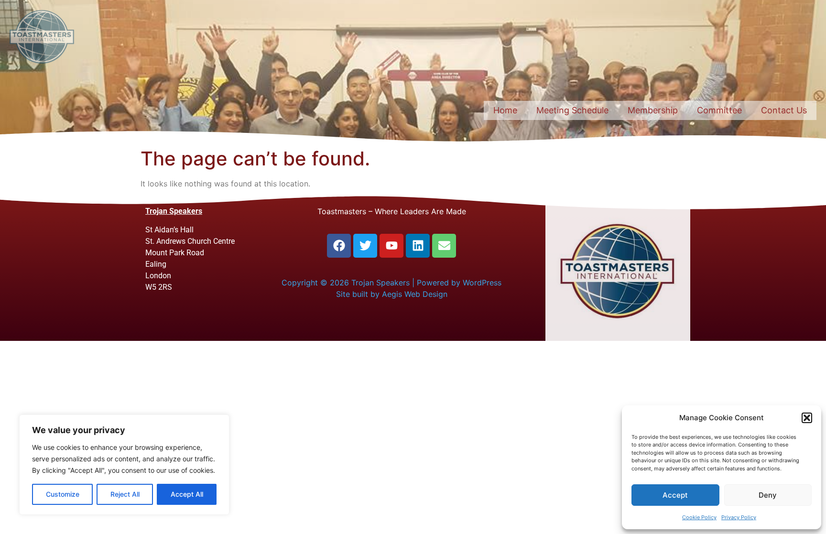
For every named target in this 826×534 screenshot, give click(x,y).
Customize (62, 494)
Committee (719, 110)
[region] (124, 464)
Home (505, 110)
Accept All (187, 494)
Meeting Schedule (572, 110)
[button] (807, 418)
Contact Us (784, 110)
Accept (675, 495)
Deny (768, 495)
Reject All (125, 494)
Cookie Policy (699, 517)
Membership (653, 110)
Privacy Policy (738, 517)
